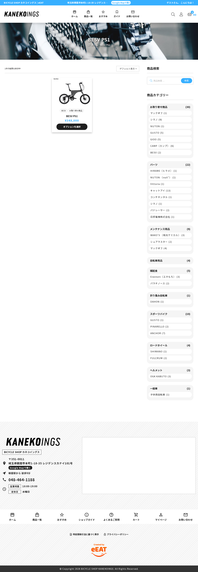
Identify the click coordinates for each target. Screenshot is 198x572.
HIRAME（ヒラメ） (163, 170)
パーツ (170, 164)
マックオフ (158, 113)
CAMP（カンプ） (162, 145)
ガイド (117, 16)
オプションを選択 (72, 126)
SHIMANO (158, 351)
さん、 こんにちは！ (180, 2)
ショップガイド (87, 519)
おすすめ (103, 16)
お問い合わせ (132, 16)
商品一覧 (88, 16)
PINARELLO (159, 326)
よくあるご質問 (111, 519)
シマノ (156, 119)
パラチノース (159, 283)
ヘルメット (170, 370)
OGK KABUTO (160, 376)
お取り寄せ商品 (75, 110)
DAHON (157, 301)
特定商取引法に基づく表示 (86, 534)
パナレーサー (159, 210)
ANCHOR (157, 333)
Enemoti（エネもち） (165, 276)
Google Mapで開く (121, 2)
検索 (186, 80)
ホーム (74, 16)
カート (136, 519)
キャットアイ (160, 190)
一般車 (170, 388)
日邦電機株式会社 (162, 216)
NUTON (157, 126)
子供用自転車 (159, 394)
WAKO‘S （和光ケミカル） (167, 235)
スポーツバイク (170, 314)
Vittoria (157, 183)
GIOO (155, 139)
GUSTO (157, 132)
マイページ (161, 519)
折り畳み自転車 (170, 295)
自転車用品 (170, 260)
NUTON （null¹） (163, 177)
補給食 (170, 271)
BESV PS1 (72, 116)
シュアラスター (161, 241)
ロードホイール (170, 345)
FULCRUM (158, 358)
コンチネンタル (161, 197)
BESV (63, 110)
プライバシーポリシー (118, 534)
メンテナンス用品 (170, 229)
